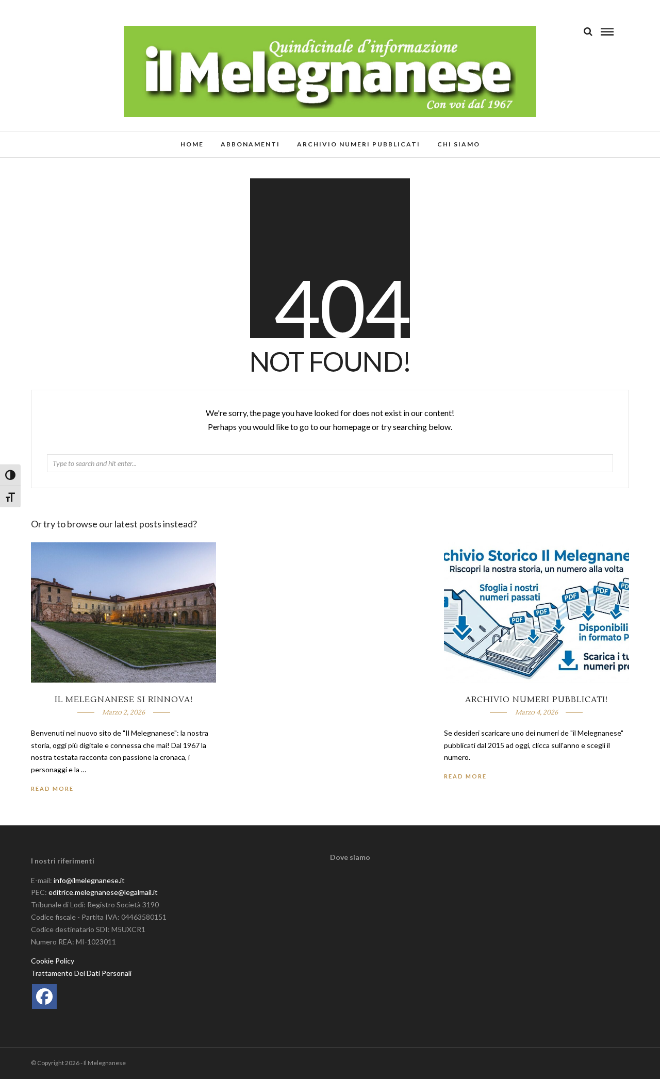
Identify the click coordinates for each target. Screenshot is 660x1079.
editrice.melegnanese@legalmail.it (103, 892)
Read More (465, 776)
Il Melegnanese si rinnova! (124, 699)
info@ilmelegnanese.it (89, 880)
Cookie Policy (52, 960)
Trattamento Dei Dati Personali (81, 973)
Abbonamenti (250, 144)
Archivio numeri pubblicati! (536, 699)
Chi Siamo (458, 144)
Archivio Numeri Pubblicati (358, 144)
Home (192, 144)
